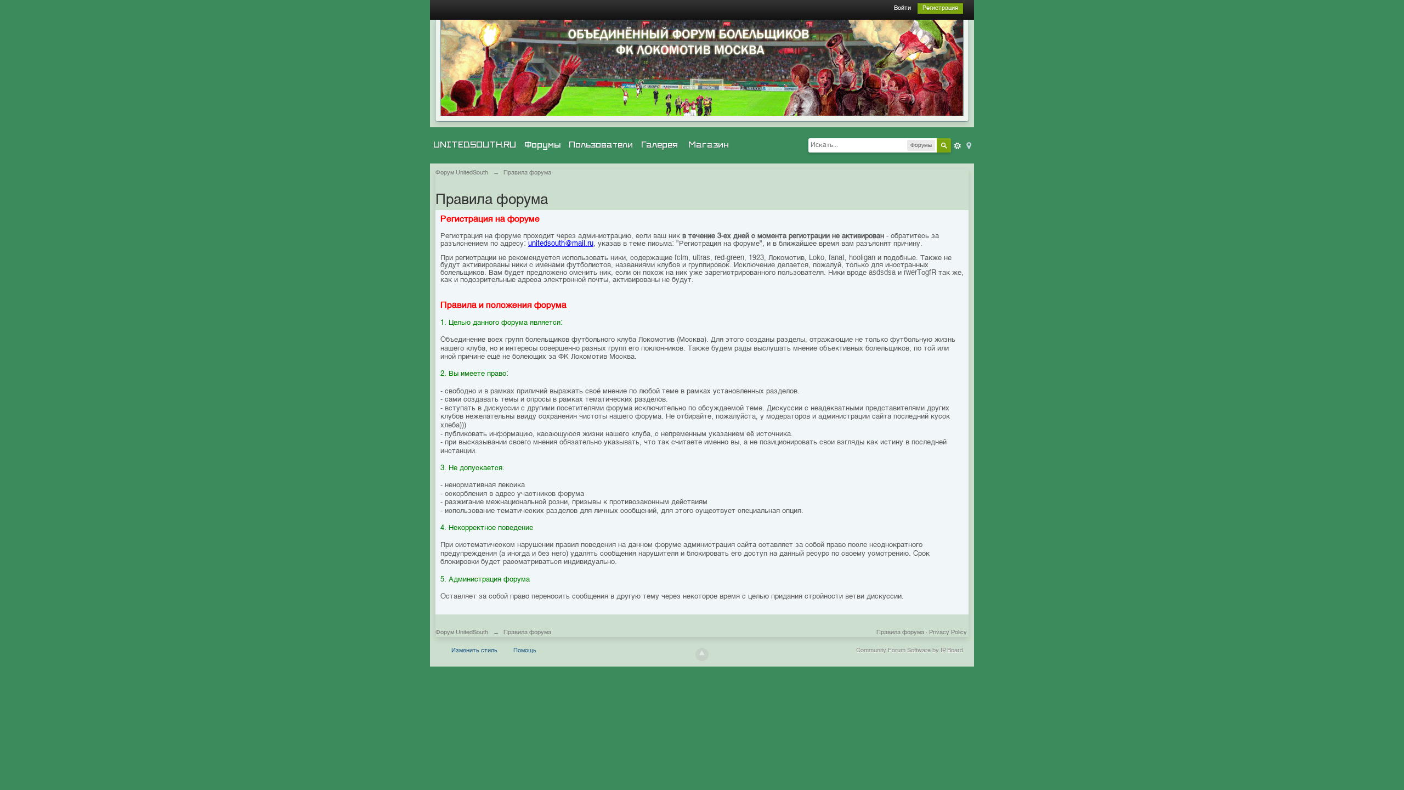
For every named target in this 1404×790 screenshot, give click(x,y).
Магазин (708, 145)
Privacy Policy (948, 633)
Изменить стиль (474, 651)
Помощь (524, 651)
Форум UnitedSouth (461, 633)
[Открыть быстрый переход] (968, 145)
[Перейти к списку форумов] (702, 67)
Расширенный (957, 146)
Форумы (542, 145)
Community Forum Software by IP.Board (909, 651)
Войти (902, 8)
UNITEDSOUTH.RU (474, 145)
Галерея (659, 145)
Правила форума (900, 633)
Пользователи (601, 145)
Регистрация (940, 8)
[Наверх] (702, 654)
